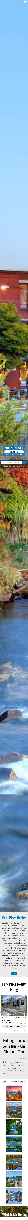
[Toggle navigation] (25, 2)
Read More (23, 1058)
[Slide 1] (14, 1077)
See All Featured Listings (18, 1031)
